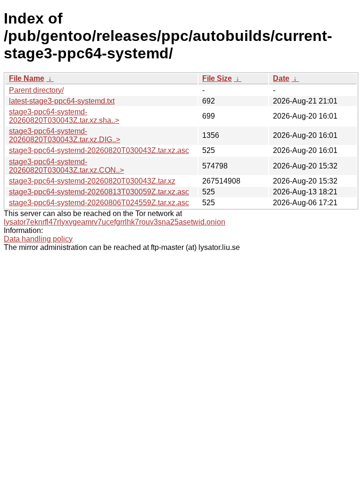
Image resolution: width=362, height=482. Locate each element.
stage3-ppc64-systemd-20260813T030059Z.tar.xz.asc (99, 192)
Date (281, 78)
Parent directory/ (36, 90)
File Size (217, 78)
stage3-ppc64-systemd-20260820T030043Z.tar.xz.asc (99, 150)
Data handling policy (38, 239)
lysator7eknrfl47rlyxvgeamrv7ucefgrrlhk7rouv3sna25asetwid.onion (114, 222)
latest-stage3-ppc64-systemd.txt (62, 101)
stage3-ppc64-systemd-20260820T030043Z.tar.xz (92, 181)
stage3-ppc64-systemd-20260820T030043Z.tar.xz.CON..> (66, 166)
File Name (26, 78)
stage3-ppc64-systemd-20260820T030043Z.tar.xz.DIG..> (64, 135)
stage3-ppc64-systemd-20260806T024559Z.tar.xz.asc (99, 203)
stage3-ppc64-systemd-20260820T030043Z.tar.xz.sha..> (64, 116)
